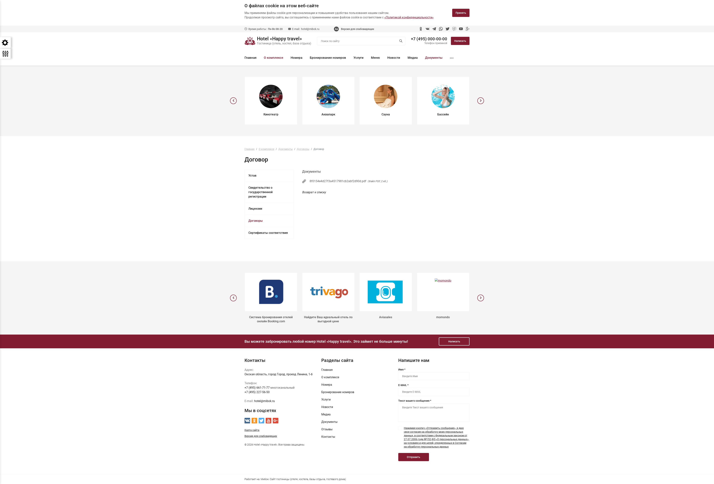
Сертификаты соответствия (268, 233)
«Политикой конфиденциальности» (409, 17)
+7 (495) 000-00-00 (429, 39)
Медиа (413, 57)
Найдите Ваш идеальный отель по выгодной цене (328, 319)
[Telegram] (434, 29)
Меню (375, 57)
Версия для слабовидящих (357, 29)
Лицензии (255, 208)
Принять (461, 12)
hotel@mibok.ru (310, 29)
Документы (434, 57)
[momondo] (443, 292)
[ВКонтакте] (427, 29)
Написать (460, 40)
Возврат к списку (314, 192)
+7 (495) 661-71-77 (257, 387)
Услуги (358, 57)
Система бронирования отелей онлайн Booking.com (271, 319)
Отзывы (326, 429)
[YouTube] (461, 29)
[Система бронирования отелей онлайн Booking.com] (271, 292)
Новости (393, 57)
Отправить (413, 457)
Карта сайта (252, 430)
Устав (252, 175)
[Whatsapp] (441, 29)
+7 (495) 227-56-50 (257, 392)
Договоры (255, 220)
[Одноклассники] (421, 29)
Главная (250, 57)
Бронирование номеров (328, 57)
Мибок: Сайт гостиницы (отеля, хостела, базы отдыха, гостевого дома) (303, 479)
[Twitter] (447, 29)
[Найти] (400, 41)
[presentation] (233, 100)
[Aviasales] (385, 292)
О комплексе (273, 57)
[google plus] (467, 29)
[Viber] (454, 29)
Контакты (328, 436)
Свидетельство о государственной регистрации (260, 192)
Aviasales (385, 317)
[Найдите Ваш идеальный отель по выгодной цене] (328, 292)
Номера (296, 57)
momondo (443, 317)
